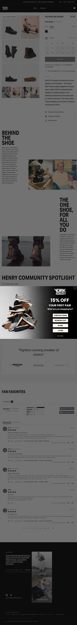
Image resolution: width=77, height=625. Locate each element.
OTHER (60, 330)
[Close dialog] (75, 288)
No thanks (60, 336)
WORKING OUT (60, 320)
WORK (60, 325)
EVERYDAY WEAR (60, 315)
